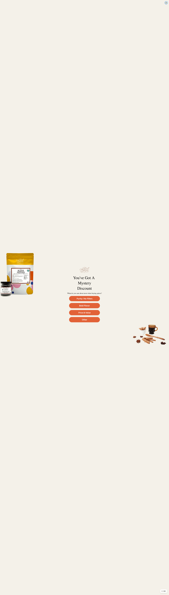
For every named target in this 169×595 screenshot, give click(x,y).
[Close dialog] (166, 2)
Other (84, 319)
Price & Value (84, 312)
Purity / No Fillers (84, 298)
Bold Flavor (84, 305)
